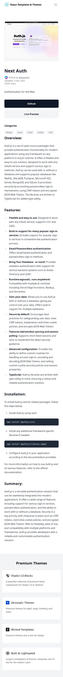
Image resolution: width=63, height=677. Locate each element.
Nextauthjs (24, 77)
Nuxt (20, 132)
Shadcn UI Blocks (22, 575)
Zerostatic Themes (22, 602)
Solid (30, 132)
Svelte (41, 132)
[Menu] (56, 5)
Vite (50, 132)
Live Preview (31, 114)
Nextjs (9, 132)
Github (31, 103)
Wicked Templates (22, 629)
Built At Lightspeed (23, 653)
